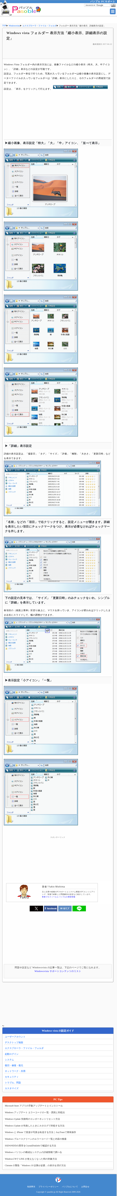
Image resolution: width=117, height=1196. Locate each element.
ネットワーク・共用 (15, 1071)
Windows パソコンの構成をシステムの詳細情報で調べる (33, 1152)
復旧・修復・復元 (14, 1065)
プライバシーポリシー (48, 1187)
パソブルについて (70, 1187)
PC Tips (58, 1099)
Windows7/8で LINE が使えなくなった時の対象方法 (31, 1159)
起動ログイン (12, 1054)
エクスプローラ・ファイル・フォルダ (24, 1048)
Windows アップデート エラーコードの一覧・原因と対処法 (35, 1112)
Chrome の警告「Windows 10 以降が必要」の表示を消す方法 (35, 1165)
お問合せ (85, 1187)
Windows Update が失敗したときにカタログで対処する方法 (34, 1125)
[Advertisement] (58, 51)
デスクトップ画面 (14, 1042)
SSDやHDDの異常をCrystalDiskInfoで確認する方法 (30, 1145)
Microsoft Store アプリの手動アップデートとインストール (34, 1106)
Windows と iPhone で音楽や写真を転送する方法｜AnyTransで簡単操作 (40, 1132)
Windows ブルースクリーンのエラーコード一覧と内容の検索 (35, 1139)
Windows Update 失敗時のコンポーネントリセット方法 (32, 1119)
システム (9, 1059)
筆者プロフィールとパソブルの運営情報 (58, 897)
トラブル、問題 (13, 1082)
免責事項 (31, 1187)
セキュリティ (12, 1077)
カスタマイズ (12, 1088)
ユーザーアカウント (15, 1037)
